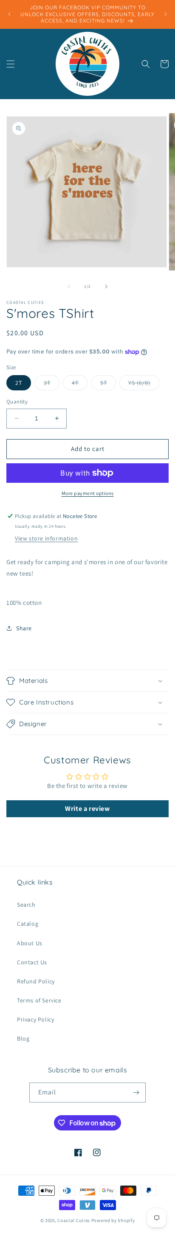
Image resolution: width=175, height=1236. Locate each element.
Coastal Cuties (73, 1220)
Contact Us (32, 962)
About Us (29, 943)
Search (26, 904)
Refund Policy (36, 981)
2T (18, 383)
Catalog (27, 923)
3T (51, 384)
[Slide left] (68, 286)
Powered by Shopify (113, 1220)
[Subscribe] (136, 1092)
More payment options (88, 493)
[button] (10, 64)
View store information (46, 538)
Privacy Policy (35, 1019)
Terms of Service (39, 1000)
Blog (23, 1038)
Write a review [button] (87, 808)
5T (108, 384)
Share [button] (24, 628)
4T (80, 384)
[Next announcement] (165, 14)
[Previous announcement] (9, 14)
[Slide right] (106, 286)
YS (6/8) (143, 384)
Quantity (17, 401)
